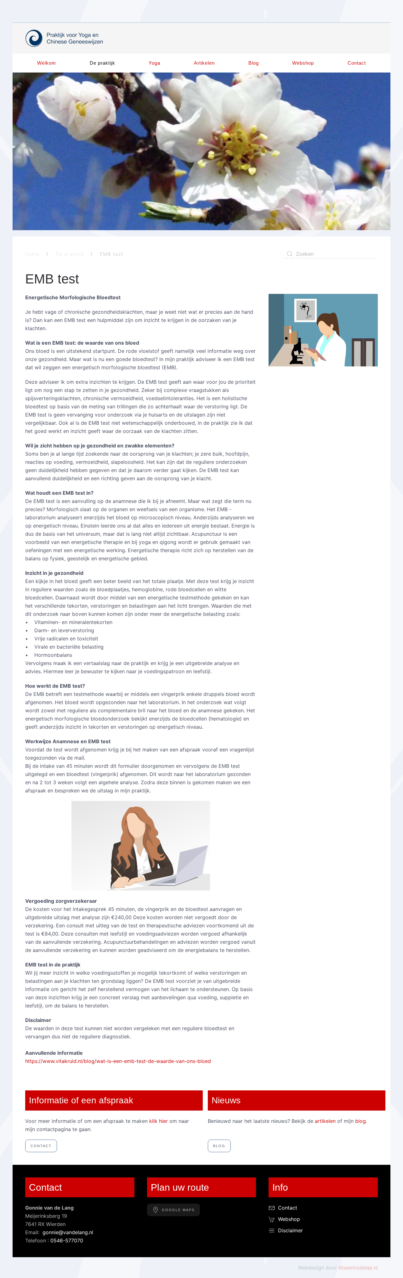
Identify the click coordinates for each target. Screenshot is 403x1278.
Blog (253, 63)
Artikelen (204, 63)
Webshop (303, 63)
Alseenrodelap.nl (358, 1267)
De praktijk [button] (102, 63)
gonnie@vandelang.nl (68, 1232)
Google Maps (178, 1210)
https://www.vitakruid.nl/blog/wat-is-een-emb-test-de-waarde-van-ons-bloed (118, 1061)
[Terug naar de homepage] (64, 38)
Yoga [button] (154, 63)
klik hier (158, 1121)
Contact (357, 63)
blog (360, 1121)
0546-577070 (66, 1240)
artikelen (325, 1121)
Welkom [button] (46, 63)
